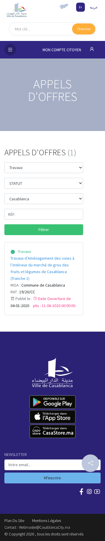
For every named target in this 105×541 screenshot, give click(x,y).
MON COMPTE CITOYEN (62, 49)
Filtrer (43, 229)
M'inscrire (52, 477)
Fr (80, 7)
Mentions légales (46, 520)
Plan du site (14, 520)
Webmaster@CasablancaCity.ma (44, 527)
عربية (94, 7)
